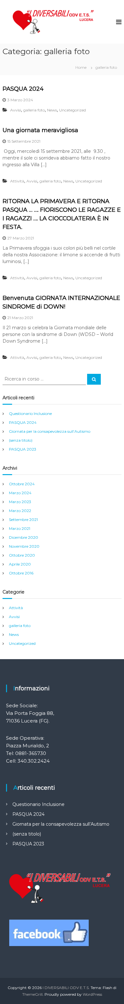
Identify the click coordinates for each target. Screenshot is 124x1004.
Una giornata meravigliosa (40, 130)
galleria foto (34, 110)
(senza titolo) (20, 440)
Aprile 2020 (20, 564)
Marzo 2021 (19, 528)
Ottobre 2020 (22, 555)
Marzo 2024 (20, 492)
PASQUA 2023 (22, 449)
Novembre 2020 (24, 546)
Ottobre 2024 (22, 483)
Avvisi (15, 110)
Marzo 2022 (20, 510)
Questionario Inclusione (30, 413)
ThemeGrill (32, 994)
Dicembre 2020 (23, 537)
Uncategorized (72, 110)
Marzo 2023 (20, 501)
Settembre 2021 (23, 519)
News (52, 110)
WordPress (92, 994)
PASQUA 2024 (23, 88)
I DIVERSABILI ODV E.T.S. (66, 987)
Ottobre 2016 (21, 573)
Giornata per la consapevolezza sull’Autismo (49, 431)
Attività (17, 181)
